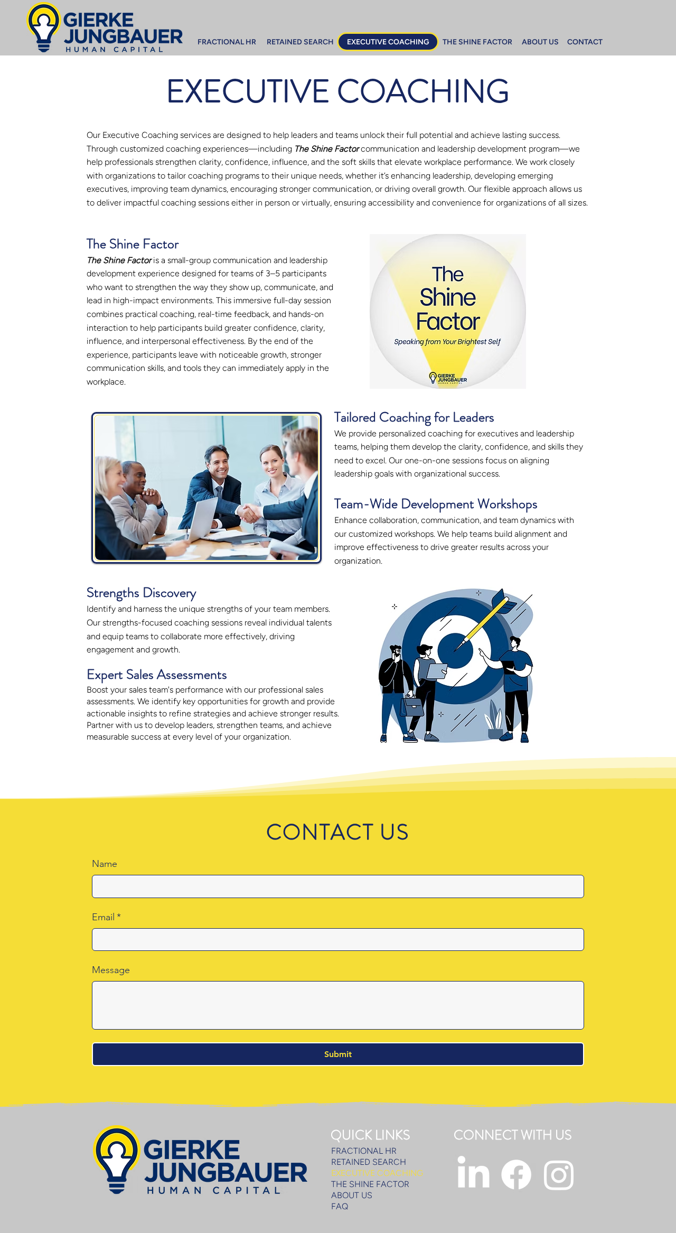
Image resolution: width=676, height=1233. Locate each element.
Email (106, 917)
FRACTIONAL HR (364, 1151)
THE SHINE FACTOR (370, 1184)
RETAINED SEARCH (368, 1162)
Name (104, 864)
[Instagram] (559, 1174)
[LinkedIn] (473, 1174)
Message (111, 970)
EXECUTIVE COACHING (377, 1173)
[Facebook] (516, 1174)
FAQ (339, 1206)
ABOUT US (351, 1195)
